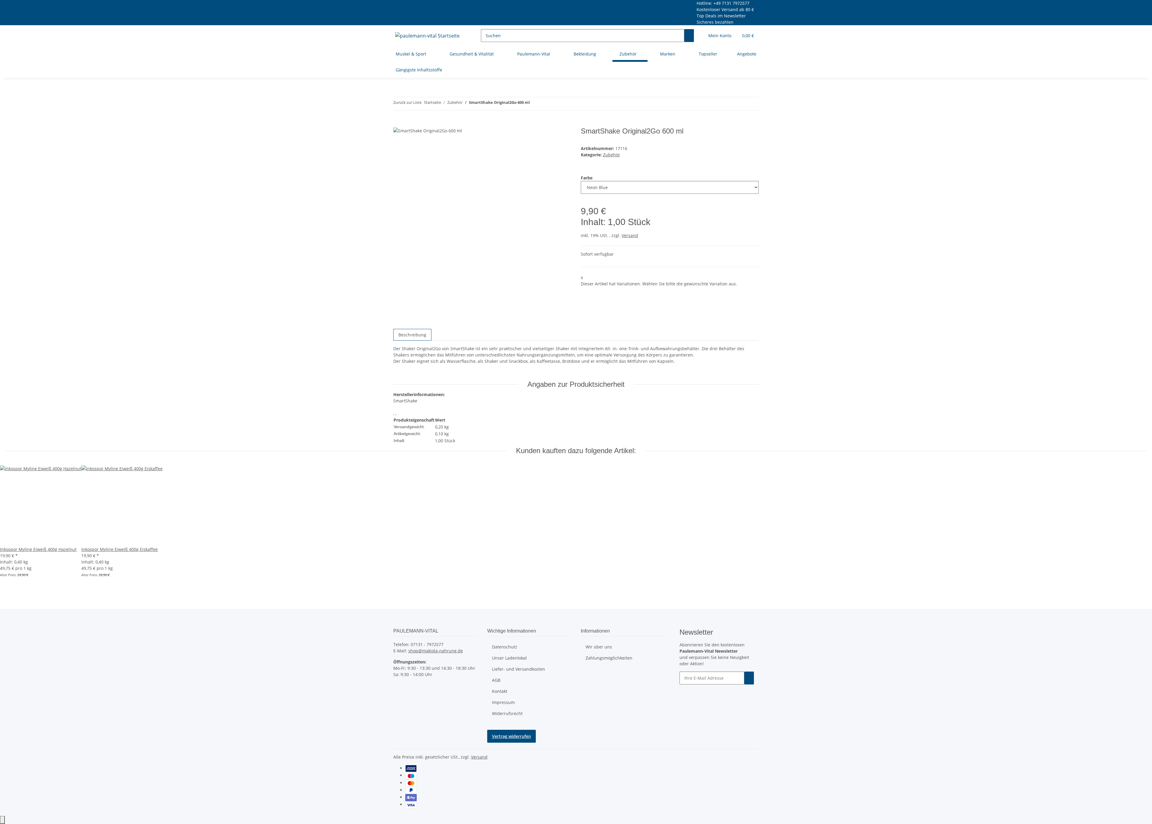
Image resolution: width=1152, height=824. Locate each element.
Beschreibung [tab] (412, 335)
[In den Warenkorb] (398, 123)
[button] (720, 35)
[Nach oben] (2, 820)
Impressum (503, 702)
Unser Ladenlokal (509, 658)
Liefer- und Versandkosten (518, 669)
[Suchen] (689, 35)
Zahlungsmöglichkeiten (609, 658)
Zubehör (611, 155)
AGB (496, 680)
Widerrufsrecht (507, 713)
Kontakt (499, 691)
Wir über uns (599, 647)
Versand (630, 235)
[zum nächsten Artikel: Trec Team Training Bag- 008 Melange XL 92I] (534, 103)
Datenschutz (504, 647)
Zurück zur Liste (407, 102)
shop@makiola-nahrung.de (435, 651)
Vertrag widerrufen (511, 736)
